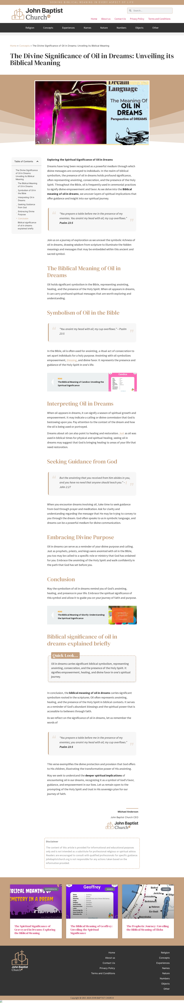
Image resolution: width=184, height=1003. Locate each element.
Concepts (48, 27)
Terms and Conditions (159, 18)
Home (94, 18)
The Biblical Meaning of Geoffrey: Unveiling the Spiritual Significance (91, 929)
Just (121, 433)
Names (87, 27)
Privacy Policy (137, 18)
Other (155, 27)
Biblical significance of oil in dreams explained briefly (27, 225)
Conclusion (23, 218)
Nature (104, 27)
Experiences (68, 27)
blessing (72, 360)
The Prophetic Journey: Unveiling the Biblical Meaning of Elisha (147, 928)
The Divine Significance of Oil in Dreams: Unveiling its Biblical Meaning (27, 174)
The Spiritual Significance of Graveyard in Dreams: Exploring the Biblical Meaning (34, 929)
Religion (29, 27)
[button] (37, 161)
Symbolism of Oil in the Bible (27, 192)
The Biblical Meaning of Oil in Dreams (27, 184)
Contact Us (120, 18)
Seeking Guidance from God (26, 206)
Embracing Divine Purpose (26, 213)
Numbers (121, 27)
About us (106, 18)
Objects (139, 27)
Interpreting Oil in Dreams (26, 199)
